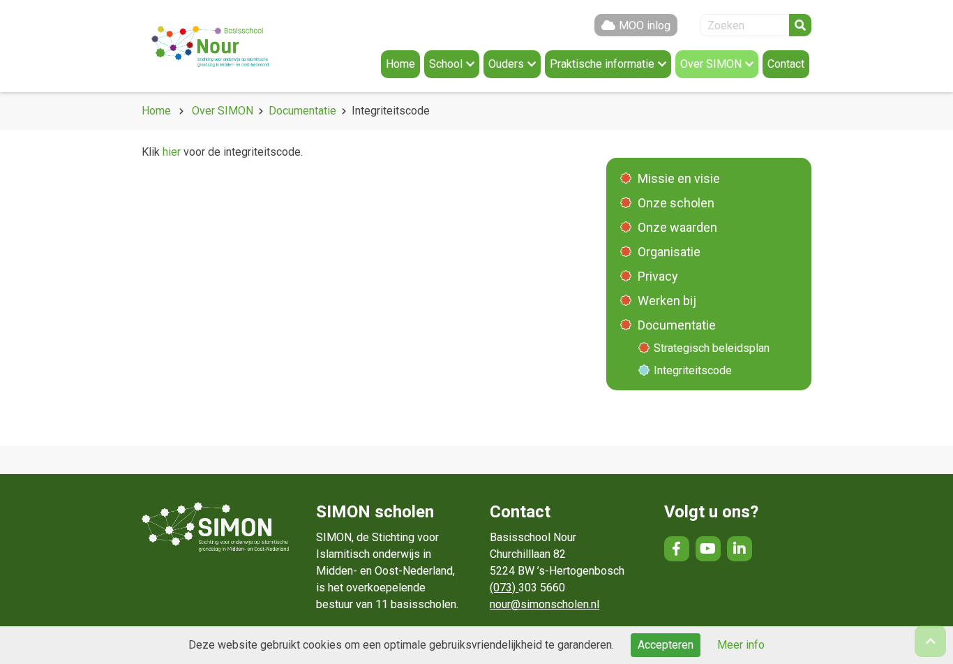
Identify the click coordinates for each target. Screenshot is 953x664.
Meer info (741, 644)
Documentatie (302, 110)
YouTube (708, 548)
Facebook (676, 548)
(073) (504, 587)
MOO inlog (644, 25)
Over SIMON (222, 110)
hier (172, 151)
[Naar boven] (930, 641)
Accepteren (665, 644)
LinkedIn (739, 548)
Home (156, 110)
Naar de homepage (225, 46)
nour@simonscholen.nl (544, 604)
